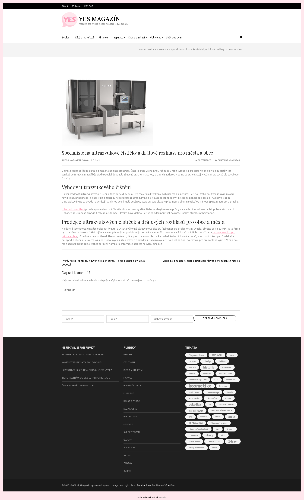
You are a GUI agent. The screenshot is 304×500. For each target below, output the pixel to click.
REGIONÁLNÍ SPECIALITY (221, 411)
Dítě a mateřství (84, 37)
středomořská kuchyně (198, 429)
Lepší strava (194, 392)
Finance (103, 37)
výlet (223, 435)
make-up (213, 392)
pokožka (195, 404)
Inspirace (118, 37)
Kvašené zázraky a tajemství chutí (81, 362)
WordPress (171, 485)
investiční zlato (225, 374)
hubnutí (192, 374)
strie (231, 417)
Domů (65, 6)
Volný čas (155, 37)
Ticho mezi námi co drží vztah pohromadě (86, 378)
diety (207, 361)
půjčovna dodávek (226, 404)
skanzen (203, 417)
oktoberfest (212, 398)
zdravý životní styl (196, 448)
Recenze (128, 424)
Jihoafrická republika (198, 380)
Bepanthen (196, 355)
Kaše (216, 380)
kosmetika (200, 386)
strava (218, 417)
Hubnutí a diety (132, 385)
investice (207, 374)
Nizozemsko (194, 398)
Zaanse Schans (214, 441)
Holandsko (226, 367)
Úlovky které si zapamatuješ (78, 385)
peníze (228, 398)
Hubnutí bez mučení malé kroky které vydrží (87, 370)
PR (210, 404)
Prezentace (204, 160)
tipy (217, 429)
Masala (230, 392)
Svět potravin (174, 37)
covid (232, 355)
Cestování (129, 362)
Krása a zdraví (136, 37)
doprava (192, 367)
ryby (190, 417)
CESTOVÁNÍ (217, 355)
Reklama (76, 6)
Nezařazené (130, 409)
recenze (196, 410)
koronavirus (231, 380)
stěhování (196, 423)
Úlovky (128, 440)
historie (208, 367)
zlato (214, 448)
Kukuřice (223, 386)
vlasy (209, 435)
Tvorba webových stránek (147, 497)
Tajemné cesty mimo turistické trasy (83, 354)
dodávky (222, 361)
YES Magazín (99, 19)
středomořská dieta (218, 423)
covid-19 (192, 361)
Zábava (128, 463)
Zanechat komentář (229, 160)
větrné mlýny (194, 441)
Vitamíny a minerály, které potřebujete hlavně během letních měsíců (201, 260)
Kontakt (88, 6)
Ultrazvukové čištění (73, 209)
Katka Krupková (79, 160)
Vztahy (128, 455)
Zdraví (127, 471)
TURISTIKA (193, 435)
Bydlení (66, 37)
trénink (230, 429)
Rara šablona (144, 485)
